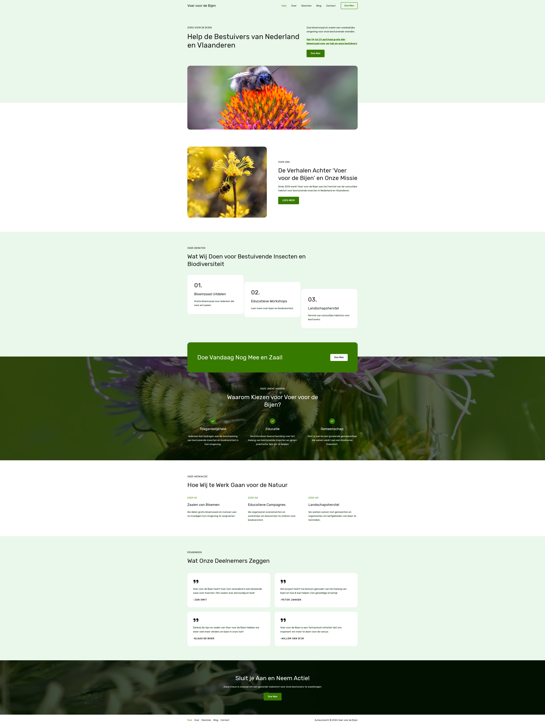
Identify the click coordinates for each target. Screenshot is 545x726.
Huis (284, 5)
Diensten (306, 5)
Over (293, 5)
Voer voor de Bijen (201, 6)
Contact (331, 5)
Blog (318, 5)
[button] (349, 5)
